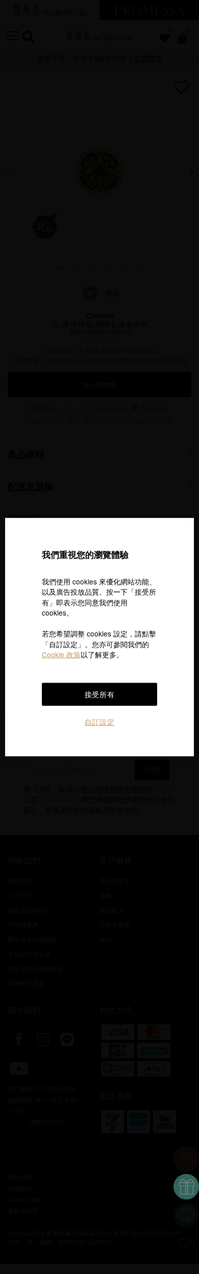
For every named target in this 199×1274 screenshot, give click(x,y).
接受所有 (100, 694)
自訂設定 (100, 722)
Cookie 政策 (61, 654)
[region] (99, 637)
